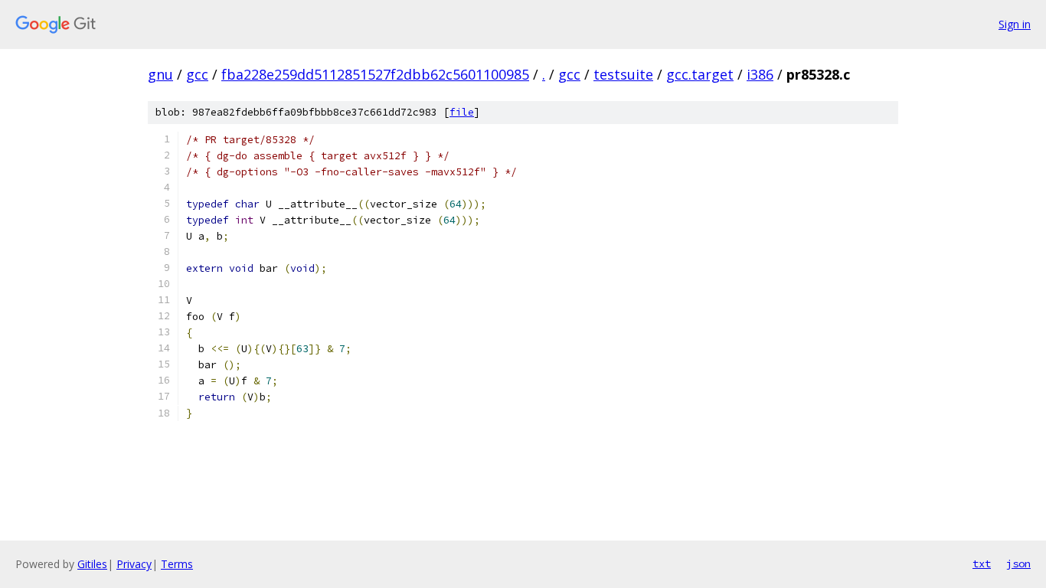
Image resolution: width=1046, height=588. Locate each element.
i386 (760, 74)
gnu (160, 74)
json (1018, 563)
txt (981, 563)
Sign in (1015, 24)
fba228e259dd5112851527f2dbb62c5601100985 (375, 74)
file (461, 112)
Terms (177, 564)
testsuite (623, 74)
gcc (197, 74)
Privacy (134, 564)
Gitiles (92, 564)
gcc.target (700, 74)
